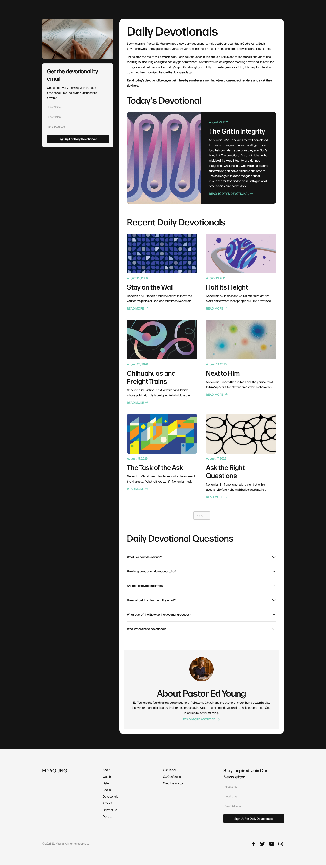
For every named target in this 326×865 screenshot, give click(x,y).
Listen (106, 783)
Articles (107, 803)
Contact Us (110, 810)
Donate (107, 816)
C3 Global (169, 770)
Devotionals (110, 796)
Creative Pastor (173, 783)
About (106, 770)
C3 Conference (172, 776)
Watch (107, 776)
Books (107, 790)
